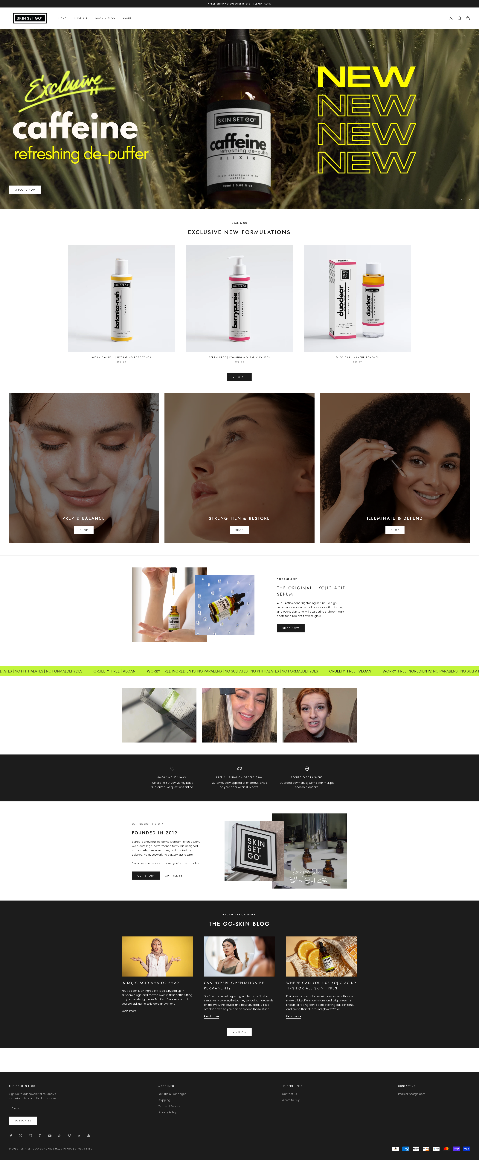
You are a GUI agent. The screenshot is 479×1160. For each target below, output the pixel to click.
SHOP (84, 530)
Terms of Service (169, 1106)
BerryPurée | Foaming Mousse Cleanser (239, 357)
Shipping (164, 1100)
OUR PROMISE (173, 875)
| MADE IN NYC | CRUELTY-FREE (72, 1148)
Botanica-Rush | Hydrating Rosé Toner (121, 357)
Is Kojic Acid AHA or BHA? (150, 982)
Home (63, 18)
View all (239, 1032)
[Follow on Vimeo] (69, 1136)
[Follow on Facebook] (11, 1136)
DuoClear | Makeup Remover (357, 357)
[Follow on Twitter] (20, 1136)
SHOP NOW (290, 628)
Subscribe (22, 1120)
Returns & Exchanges (172, 1094)
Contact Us (289, 1094)
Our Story (146, 875)
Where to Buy (291, 1100)
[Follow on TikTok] (59, 1136)
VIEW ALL (239, 377)
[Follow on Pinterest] (40, 1136)
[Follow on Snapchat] (89, 1136)
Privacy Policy (167, 1112)
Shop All (81, 18)
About (127, 18)
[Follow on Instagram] (30, 1136)
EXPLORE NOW (25, 190)
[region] (239, 119)
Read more (129, 1011)
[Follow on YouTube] (50, 1136)
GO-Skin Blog (105, 18)
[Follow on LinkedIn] (79, 1136)
